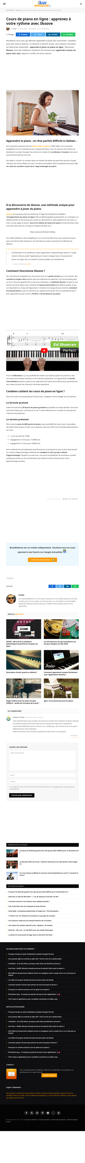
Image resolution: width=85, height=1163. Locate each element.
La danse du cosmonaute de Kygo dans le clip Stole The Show (30, 935)
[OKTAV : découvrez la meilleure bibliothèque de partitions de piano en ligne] (23, 629)
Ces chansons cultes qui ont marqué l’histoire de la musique (29, 921)
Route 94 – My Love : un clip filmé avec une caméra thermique (30, 930)
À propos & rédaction (31, 1120)
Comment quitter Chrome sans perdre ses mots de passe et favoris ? (33, 985)
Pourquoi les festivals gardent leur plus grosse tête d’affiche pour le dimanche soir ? (49, 852)
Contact (8, 1122)
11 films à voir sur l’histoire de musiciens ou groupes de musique (31, 916)
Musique (18, 10)
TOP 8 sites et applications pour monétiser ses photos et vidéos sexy (33, 999)
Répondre (74, 735)
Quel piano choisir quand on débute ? (21, 672)
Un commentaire (44, 29)
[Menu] (4, 4)
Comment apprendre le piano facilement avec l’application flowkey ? (60, 673)
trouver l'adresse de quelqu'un (36, 1095)
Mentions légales (72, 1120)
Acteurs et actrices (66, 1093)
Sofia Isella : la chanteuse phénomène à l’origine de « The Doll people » (33, 911)
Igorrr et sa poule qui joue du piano (58, 701)
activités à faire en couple (15, 1095)
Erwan (15, 29)
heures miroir (19, 1098)
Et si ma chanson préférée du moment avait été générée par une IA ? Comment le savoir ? (49, 874)
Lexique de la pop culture (25, 1093)
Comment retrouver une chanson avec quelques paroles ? (29, 901)
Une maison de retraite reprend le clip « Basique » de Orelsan (30, 925)
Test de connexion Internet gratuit (47, 1093)
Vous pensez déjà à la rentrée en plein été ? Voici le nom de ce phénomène (35, 959)
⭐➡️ (42, 560)
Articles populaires (44, 1120)
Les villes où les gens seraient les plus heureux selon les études (30, 980)
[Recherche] (81, 4)
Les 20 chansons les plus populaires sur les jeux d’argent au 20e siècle (60, 643)
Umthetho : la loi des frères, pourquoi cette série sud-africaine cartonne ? (34, 964)
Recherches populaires (59, 1120)
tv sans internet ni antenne (56, 1095)
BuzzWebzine (10, 10)
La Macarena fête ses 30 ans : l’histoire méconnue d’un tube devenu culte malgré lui (48, 863)
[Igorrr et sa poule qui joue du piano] (61, 688)
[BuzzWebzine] (42, 4)
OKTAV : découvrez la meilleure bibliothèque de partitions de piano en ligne (22, 644)
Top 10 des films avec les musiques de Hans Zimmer (27, 906)
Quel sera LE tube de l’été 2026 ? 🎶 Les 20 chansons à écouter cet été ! (33, 897)
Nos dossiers (10, 1093)
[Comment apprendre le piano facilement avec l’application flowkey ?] (61, 660)
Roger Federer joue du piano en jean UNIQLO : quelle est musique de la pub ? (22, 702)
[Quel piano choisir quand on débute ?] (23, 660)
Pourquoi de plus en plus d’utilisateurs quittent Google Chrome (31, 954)
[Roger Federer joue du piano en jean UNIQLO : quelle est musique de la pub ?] (23, 688)
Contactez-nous (49, 1075)
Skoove (9, 214)
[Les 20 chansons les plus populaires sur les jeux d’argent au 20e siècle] (61, 629)
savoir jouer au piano (41, 146)
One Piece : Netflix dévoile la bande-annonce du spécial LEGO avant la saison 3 (36, 968)
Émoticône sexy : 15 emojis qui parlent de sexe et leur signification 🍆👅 (34, 994)
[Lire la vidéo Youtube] (44, 350)
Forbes (28, 264)
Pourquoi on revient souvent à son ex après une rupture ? (29, 989)
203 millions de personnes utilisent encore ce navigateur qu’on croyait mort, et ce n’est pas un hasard (42, 974)
